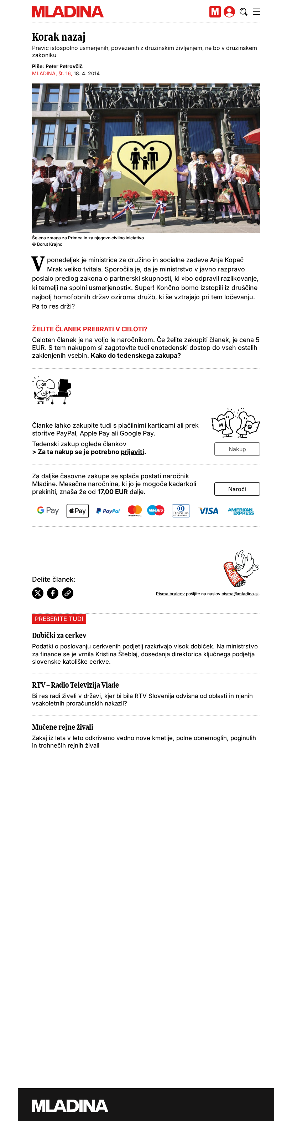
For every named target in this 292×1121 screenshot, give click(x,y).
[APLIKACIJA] (215, 11)
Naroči (237, 489)
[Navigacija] (256, 11)
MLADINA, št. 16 (51, 73)
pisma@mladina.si (240, 593)
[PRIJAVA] (229, 11)
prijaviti (132, 451)
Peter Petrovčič (64, 66)
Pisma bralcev (170, 593)
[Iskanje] (243, 11)
